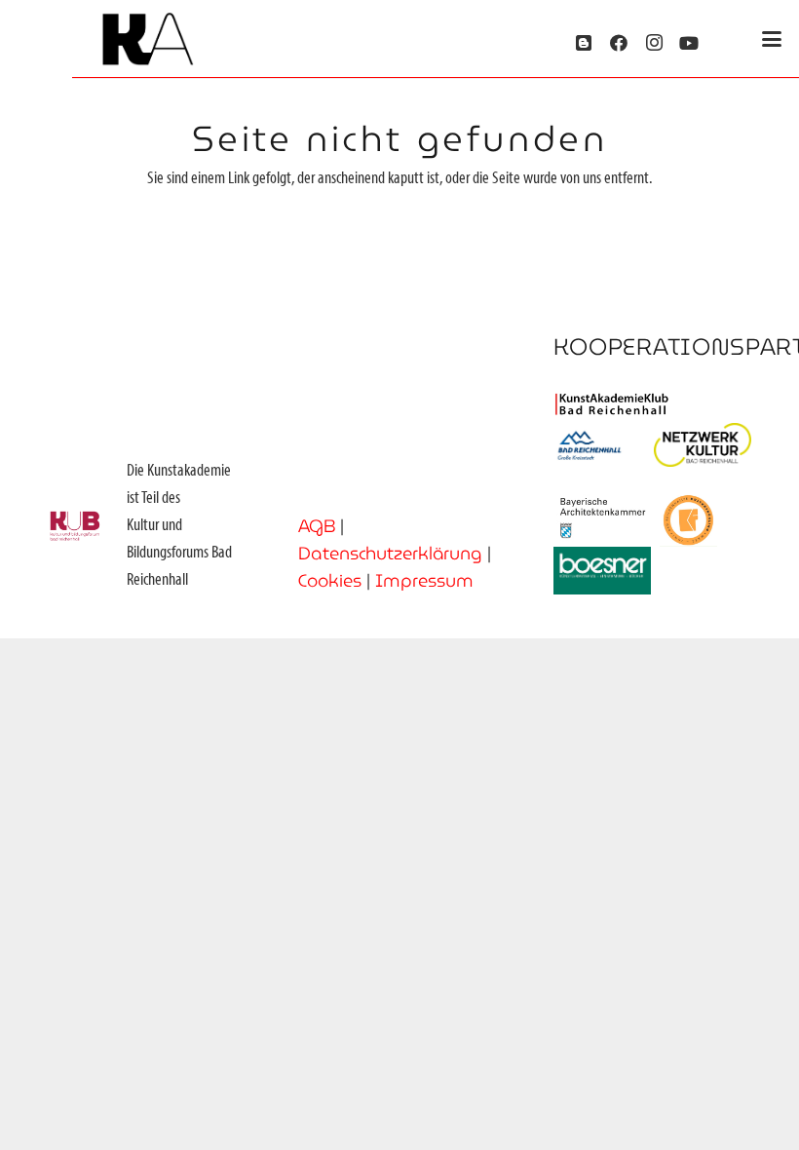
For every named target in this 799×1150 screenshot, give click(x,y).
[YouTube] (688, 42)
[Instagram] (653, 42)
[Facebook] (618, 42)
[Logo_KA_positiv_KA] (147, 39)
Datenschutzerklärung (390, 553)
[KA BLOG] (583, 42)
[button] (772, 39)
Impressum (424, 580)
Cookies (329, 580)
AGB (316, 526)
